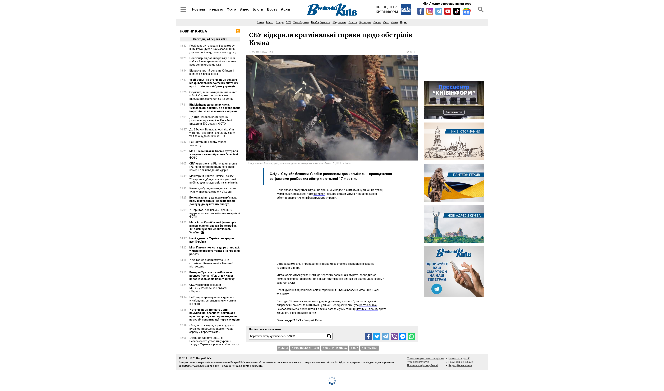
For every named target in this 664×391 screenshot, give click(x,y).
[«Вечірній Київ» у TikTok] (456, 11)
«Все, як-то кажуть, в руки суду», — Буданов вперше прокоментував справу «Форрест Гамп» (211, 329)
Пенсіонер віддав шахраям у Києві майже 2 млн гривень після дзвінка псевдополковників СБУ (212, 61)
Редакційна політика (460, 365)
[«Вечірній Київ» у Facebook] (420, 11)
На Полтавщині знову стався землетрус (207, 143)
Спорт (377, 22)
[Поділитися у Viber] (394, 336)
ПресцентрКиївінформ (387, 9)
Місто (269, 22)
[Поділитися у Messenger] (402, 336)
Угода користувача (418, 362)
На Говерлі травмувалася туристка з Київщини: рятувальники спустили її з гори (212, 300)
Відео (244, 9)
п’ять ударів (320, 301)
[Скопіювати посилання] (329, 336)
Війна (260, 22)
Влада (280, 22)
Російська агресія (306, 348)
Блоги (258, 9)
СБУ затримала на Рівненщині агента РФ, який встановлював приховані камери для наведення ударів (213, 167)
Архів (285, 9)
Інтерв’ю (215, 9)
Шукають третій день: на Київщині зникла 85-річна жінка (211, 72)
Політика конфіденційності (422, 365)
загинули (319, 193)
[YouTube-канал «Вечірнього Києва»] (447, 11)
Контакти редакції (459, 358)
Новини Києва (193, 31)
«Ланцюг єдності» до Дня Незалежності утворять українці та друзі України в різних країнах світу (214, 341)
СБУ (355, 348)
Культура (365, 22)
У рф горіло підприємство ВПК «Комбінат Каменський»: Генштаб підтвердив (211, 263)
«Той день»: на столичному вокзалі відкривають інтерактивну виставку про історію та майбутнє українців (213, 83)
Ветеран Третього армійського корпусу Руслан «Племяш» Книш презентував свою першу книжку (211, 276)
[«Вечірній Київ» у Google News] (466, 11)
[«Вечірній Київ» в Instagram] (429, 11)
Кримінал (370, 348)
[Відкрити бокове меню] (183, 9)
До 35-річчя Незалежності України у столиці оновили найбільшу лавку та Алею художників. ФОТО (212, 133)
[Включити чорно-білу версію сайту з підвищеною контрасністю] (447, 3)
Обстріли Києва (336, 348)
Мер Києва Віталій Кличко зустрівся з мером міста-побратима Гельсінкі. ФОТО (213, 154)
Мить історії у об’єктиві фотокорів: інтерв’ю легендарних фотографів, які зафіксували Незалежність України (213, 227)
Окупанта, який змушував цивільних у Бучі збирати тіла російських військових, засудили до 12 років (213, 95)
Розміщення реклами (461, 362)
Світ (386, 22)
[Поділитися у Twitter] (376, 336)
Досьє (272, 9)
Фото (231, 9)
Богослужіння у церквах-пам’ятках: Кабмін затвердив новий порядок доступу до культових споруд (213, 201)
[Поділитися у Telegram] (385, 336)
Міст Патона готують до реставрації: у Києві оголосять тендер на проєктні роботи (214, 251)
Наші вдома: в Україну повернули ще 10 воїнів (211, 240)
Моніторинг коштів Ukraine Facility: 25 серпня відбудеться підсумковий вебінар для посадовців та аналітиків (213, 179)
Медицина (339, 22)
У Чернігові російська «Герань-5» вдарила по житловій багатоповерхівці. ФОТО (214, 213)
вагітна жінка (368, 305)
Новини (198, 9)
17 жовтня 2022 (257, 52)
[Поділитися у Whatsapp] (411, 336)
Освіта (353, 22)
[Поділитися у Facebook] (368, 336)
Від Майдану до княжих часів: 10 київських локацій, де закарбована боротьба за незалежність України (214, 108)
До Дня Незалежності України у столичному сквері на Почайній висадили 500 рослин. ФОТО (210, 120)
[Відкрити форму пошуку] (480, 9)
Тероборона (301, 22)
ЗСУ (288, 22)
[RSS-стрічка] (238, 31)
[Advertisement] (332, 231)
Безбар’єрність (320, 22)
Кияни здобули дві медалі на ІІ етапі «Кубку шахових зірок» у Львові (212, 190)
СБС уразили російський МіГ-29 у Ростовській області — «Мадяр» (209, 288)
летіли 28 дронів (367, 309)
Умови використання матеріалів (425, 358)
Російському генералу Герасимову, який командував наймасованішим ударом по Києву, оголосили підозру (213, 49)
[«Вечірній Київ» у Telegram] (438, 11)
